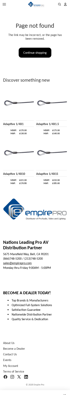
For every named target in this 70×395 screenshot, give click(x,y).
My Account (10, 366)
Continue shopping (35, 53)
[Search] (59, 4)
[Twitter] (19, 376)
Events (7, 360)
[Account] (65, 4)
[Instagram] (12, 376)
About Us (8, 343)
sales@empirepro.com (17, 263)
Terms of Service (13, 371)
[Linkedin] (26, 376)
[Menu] (4, 4)
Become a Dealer (14, 349)
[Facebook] (5, 376)
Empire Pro (39, 384)
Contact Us (10, 354)
